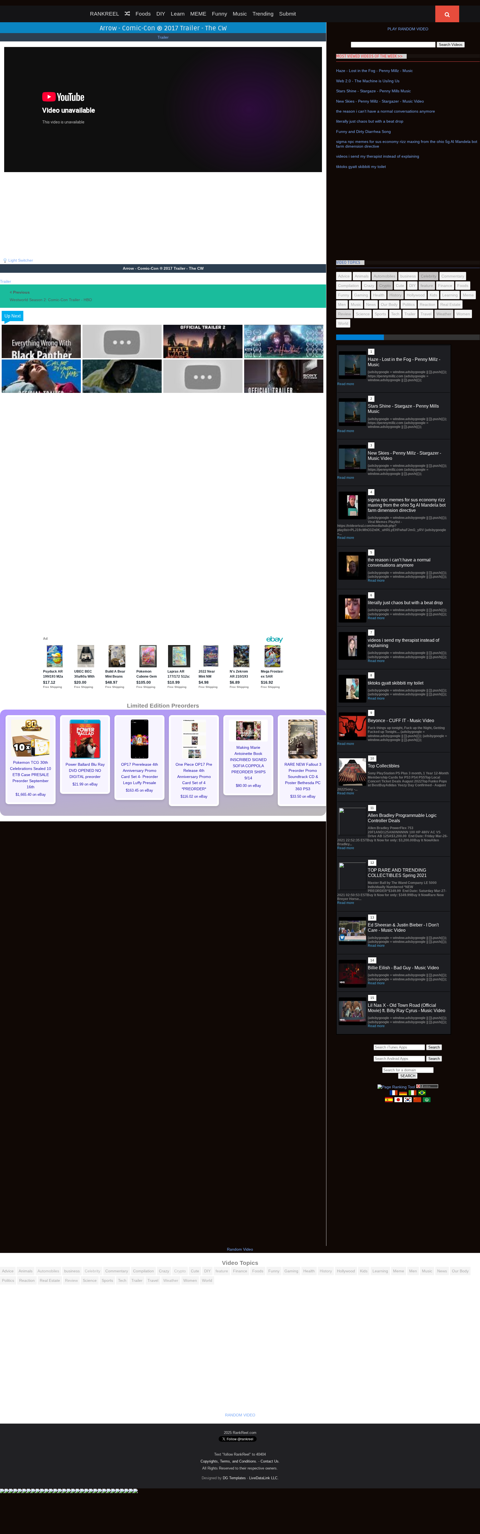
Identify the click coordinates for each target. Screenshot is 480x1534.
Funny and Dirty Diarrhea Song (363, 131)
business (408, 276)
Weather (443, 314)
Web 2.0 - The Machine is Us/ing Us (367, 81)
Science (363, 314)
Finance (445, 285)
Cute (400, 285)
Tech (395, 314)
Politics (408, 304)
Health (378, 295)
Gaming (361, 295)
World (343, 323)
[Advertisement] (163, 213)
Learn (178, 14)
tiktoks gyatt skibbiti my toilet (361, 166)
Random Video (240, 1249)
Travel (426, 314)
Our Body (389, 304)
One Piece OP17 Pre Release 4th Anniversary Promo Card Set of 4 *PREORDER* (194, 776)
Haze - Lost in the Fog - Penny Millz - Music (374, 70)
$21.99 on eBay (85, 784)
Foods (143, 14)
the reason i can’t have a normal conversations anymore (385, 111)
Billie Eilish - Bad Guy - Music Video (403, 967)
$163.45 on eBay (139, 790)
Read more (345, 384)
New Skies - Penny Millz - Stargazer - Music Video (380, 101)
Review (344, 314)
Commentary (452, 276)
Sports (380, 314)
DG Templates (234, 1478)
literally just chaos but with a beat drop (369, 121)
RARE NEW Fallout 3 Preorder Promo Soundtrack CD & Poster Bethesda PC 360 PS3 (302, 776)
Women (463, 314)
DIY (160, 14)
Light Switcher (20, 260)
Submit (287, 14)
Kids (433, 295)
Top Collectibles (383, 766)
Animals (362, 276)
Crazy (369, 285)
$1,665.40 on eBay (31, 795)
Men (342, 304)
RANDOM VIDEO (240, 1415)
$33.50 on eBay (303, 797)
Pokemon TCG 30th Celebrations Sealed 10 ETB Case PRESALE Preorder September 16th (30, 774)
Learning (450, 295)
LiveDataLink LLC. (264, 1478)
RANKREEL (104, 14)
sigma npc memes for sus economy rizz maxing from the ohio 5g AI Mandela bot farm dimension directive (407, 505)
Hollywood (416, 295)
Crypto (385, 285)
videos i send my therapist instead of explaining (377, 156)
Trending (263, 14)
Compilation (348, 285)
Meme (468, 295)
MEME (198, 14)
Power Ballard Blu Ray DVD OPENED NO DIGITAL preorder (85, 770)
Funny (219, 14)
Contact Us (270, 1461)
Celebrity (428, 276)
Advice (344, 276)
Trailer (163, 37)
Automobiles (384, 276)
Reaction (427, 304)
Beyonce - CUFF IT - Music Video (401, 720)
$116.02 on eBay (194, 797)
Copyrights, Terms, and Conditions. (229, 1461)
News (371, 304)
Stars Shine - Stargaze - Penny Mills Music (373, 91)
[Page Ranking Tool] (396, 1087)
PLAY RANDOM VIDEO (408, 29)
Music (240, 14)
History (395, 295)
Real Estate (450, 304)
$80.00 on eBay (248, 786)
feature (427, 285)
